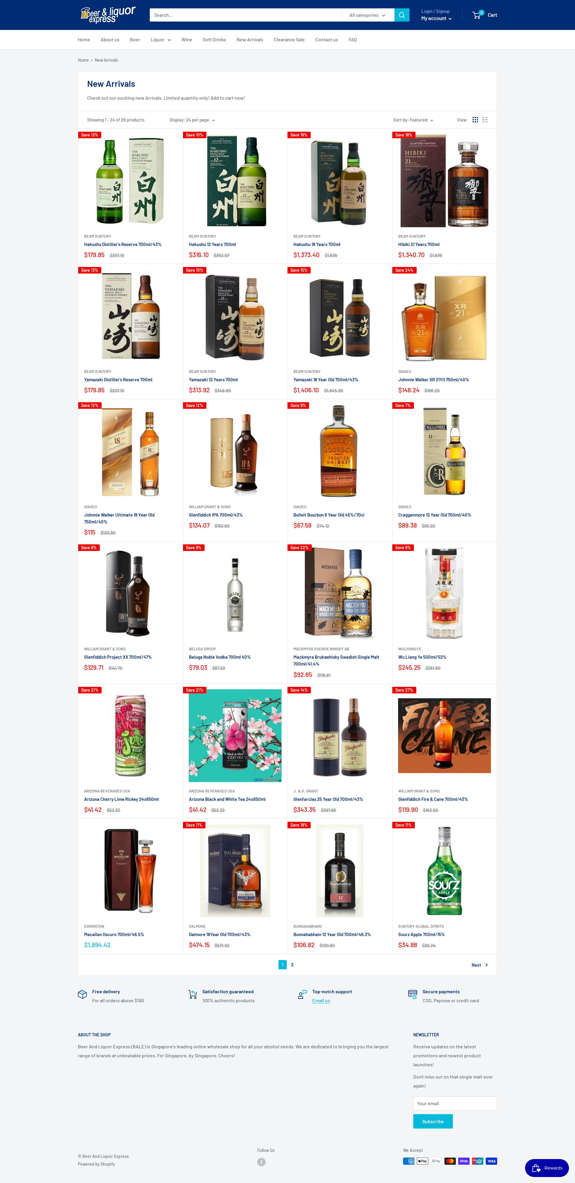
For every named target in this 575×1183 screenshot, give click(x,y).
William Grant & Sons (210, 506)
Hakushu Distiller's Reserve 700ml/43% (123, 244)
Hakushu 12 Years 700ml (212, 244)
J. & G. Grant (305, 791)
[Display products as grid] (475, 119)
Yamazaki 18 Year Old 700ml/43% (325, 379)
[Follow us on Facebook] (261, 1162)
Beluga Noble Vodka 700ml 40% (220, 657)
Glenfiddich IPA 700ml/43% (216, 514)
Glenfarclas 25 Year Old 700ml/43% (328, 799)
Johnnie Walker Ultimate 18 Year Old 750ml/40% (119, 518)
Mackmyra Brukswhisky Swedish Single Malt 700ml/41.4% (336, 660)
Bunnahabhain (307, 926)
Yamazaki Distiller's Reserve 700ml (118, 379)
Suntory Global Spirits (421, 926)
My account (434, 18)
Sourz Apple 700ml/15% (421, 934)
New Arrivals (250, 39)
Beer (135, 39)
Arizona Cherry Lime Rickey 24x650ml (121, 799)
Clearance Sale (289, 39)
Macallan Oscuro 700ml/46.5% (114, 934)
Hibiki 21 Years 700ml (419, 244)
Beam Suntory (97, 236)
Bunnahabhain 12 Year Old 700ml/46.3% (332, 934)
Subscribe (433, 1121)
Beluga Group (202, 648)
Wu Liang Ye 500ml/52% (422, 657)
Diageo (404, 371)
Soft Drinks (214, 39)
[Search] (401, 15)
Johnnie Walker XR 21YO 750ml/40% (433, 379)
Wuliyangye (409, 648)
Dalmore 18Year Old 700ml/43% (220, 934)
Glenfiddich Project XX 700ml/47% (118, 657)
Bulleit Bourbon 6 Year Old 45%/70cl (328, 514)
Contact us (326, 39)
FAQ (353, 39)
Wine (186, 39)
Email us (321, 1000)
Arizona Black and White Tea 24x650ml (227, 799)
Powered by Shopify (96, 1164)
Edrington (94, 926)
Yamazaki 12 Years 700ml (213, 379)
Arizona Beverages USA (107, 791)
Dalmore (197, 926)
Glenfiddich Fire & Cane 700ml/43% (433, 799)
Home (84, 39)
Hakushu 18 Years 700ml (317, 244)
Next (476, 965)
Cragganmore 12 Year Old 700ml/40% (434, 514)
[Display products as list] (485, 119)
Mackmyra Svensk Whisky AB (321, 648)
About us (110, 39)
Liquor (157, 39)
